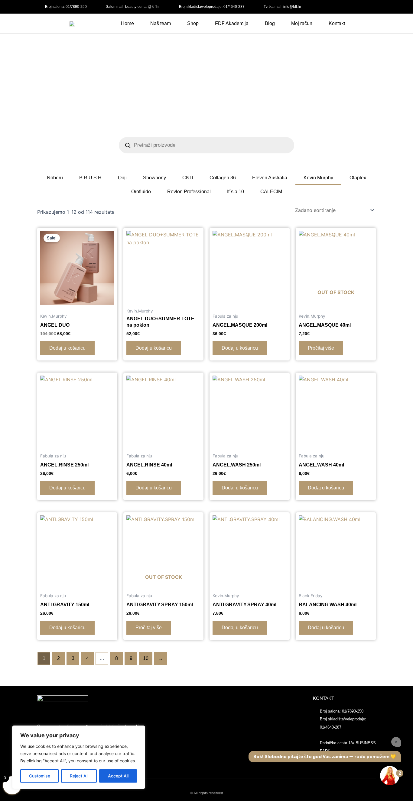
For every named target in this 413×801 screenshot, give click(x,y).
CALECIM (271, 191)
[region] (78, 757)
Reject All (79, 775)
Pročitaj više (321, 348)
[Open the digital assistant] (389, 775)
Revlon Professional (189, 191)
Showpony (154, 177)
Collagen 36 (223, 177)
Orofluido (141, 191)
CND (187, 177)
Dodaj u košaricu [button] (67, 348)
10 (145, 658)
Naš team (160, 23)
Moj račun (301, 23)
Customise (39, 775)
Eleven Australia (269, 177)
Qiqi (122, 177)
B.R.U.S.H (90, 177)
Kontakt (337, 23)
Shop (193, 23)
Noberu (55, 177)
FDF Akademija (232, 23)
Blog (270, 23)
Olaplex (358, 177)
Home (127, 23)
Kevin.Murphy (318, 177)
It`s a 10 (235, 191)
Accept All (118, 775)
